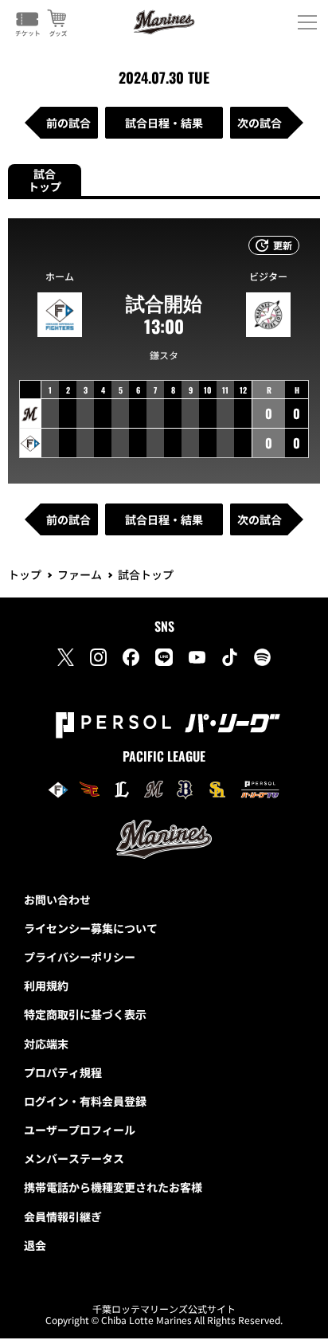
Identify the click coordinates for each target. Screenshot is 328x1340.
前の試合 (68, 123)
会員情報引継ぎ (63, 1216)
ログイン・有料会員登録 (85, 1101)
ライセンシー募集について (91, 928)
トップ (24, 574)
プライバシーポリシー (79, 957)
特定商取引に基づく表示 (85, 1014)
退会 (35, 1245)
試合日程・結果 (164, 123)
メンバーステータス (74, 1158)
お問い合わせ (57, 899)
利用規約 (46, 985)
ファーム (79, 574)
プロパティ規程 (63, 1072)
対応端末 (46, 1044)
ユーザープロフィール (79, 1130)
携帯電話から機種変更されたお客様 (113, 1187)
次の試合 (259, 123)
